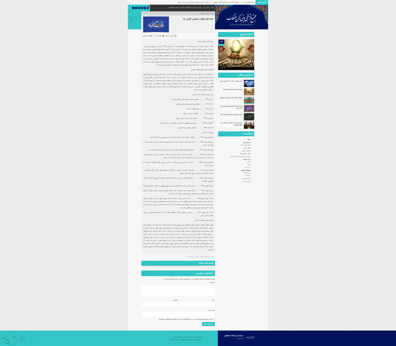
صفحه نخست (197, 337)
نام (212, 300)
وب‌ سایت (211, 310)
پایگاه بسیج (247, 148)
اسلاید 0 (201, 13)
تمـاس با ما (247, 181)
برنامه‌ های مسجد (245, 145)
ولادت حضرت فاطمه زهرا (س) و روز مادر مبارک (207, 2)
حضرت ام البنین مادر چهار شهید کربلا (231, 114)
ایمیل (175, 300)
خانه (212, 7)
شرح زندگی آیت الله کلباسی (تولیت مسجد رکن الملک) (185, 7)
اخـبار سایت (246, 142)
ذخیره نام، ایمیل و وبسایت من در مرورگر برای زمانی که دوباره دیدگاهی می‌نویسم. (186, 319)
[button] (224, 68)
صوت (248, 164)
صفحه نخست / (208, 13)
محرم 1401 (247, 167)
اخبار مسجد (187, 337)
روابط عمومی (240, 338)
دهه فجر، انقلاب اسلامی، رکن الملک (198, 257)
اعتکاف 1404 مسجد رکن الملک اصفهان (240, 2)
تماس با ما (206, 7)
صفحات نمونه (245, 170)
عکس (248, 162)
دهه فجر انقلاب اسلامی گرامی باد (198, 19)
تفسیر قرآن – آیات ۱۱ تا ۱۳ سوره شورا (231, 81)
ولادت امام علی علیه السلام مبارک (232, 89)
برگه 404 (248, 175)
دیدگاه (212, 282)
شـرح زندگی (246, 173)
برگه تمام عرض (246, 178)
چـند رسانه (246, 159)
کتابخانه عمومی (246, 151)
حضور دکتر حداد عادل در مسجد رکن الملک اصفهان (231, 124)
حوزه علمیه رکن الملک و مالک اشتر (240, 156)
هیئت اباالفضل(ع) (245, 153)
